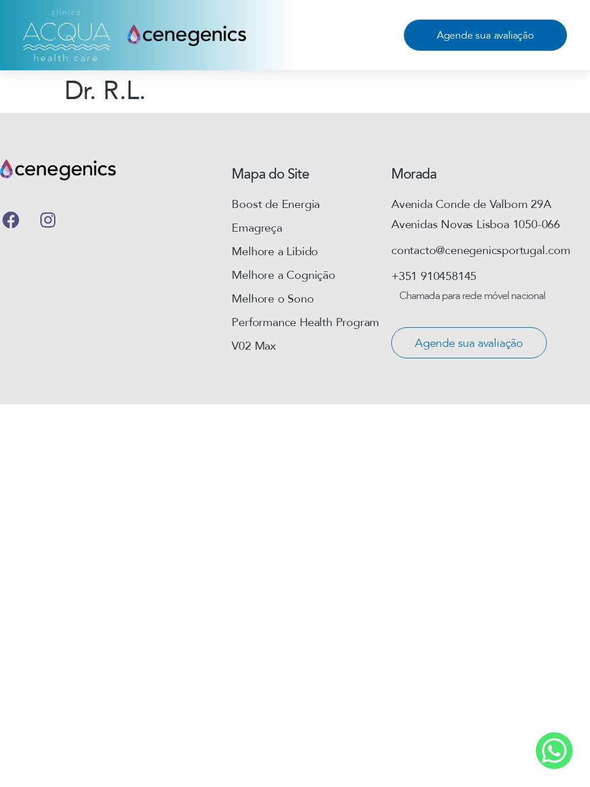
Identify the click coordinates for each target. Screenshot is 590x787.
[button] (485, 35)
